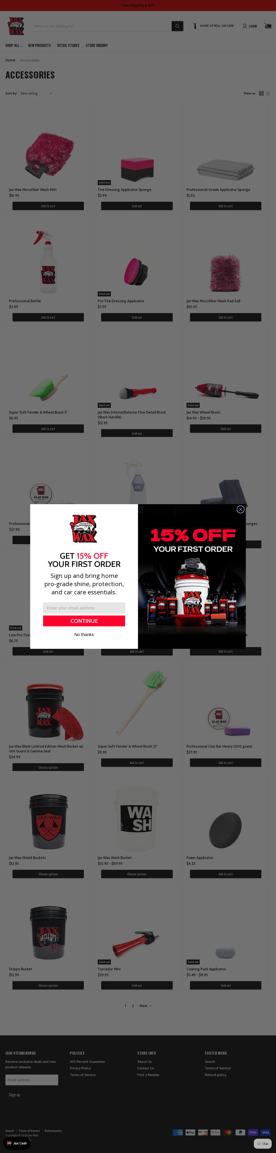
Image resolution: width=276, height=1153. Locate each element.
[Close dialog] (240, 509)
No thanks (84, 634)
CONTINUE (84, 620)
